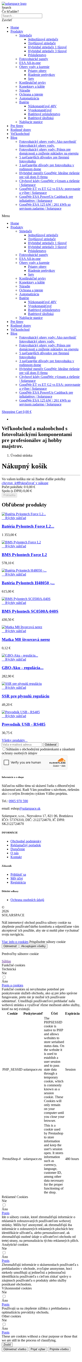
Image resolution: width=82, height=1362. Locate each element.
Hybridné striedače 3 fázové (47, 51)
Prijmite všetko (59, 1349)
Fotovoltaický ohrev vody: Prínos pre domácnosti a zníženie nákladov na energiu (49, 151)
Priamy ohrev (37, 71)
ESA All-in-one (30, 63)
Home (14, 27)
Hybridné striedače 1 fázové (47, 47)
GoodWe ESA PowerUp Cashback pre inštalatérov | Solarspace (46, 198)
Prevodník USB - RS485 (23, 724)
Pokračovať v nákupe (25, 483)
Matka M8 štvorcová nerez (26, 639)
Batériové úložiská (41, 118)
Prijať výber (38, 1349)
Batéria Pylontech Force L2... (28, 526)
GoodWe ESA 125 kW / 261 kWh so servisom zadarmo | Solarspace (45, 206)
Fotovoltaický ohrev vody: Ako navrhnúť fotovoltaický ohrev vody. (47, 143)
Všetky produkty (15, 740)
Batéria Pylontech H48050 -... (28, 583)
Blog (13, 137)
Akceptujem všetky (33, 946)
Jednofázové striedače (43, 39)
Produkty (16, 31)
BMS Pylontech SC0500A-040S (30, 611)
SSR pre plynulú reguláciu (25, 696)
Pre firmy (16, 126)
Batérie (24, 102)
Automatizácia (29, 98)
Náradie (24, 90)
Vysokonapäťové (40, 110)
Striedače (25, 35)
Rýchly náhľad (14, 518)
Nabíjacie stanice (31, 122)
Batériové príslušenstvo (44, 114)
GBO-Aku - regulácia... (23, 667)
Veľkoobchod (20, 134)
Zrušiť (7, 1344)
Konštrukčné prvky (32, 82)
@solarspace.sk (29, 808)
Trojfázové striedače (42, 43)
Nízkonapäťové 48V (42, 106)
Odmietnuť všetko (14, 1349)
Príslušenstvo (37, 55)
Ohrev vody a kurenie (34, 67)
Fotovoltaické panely (33, 59)
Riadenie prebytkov (41, 75)
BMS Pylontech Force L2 (24, 554)
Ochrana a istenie (31, 94)
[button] (12, 985)
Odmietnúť (10, 946)
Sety (31, 78)
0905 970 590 (18, 801)
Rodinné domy (20, 130)
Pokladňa (9, 495)
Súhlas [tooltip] (6, 961)
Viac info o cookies (15, 942)
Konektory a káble (32, 86)
